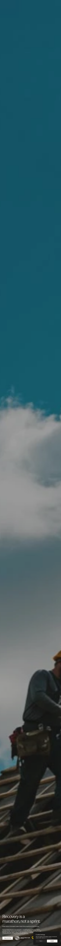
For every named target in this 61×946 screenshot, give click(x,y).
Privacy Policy (48, 938)
